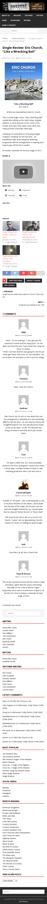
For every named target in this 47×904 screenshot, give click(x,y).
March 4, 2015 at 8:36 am (23, 335)
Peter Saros (7, 684)
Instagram (7, 793)
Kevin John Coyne (25, 58)
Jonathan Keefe (9, 641)
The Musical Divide (10, 861)
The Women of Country (12, 863)
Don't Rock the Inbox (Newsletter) (16, 832)
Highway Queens (9, 838)
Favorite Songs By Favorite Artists (16, 770)
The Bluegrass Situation (12, 858)
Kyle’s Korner (8, 841)
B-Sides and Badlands (11, 813)
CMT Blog (7, 818)
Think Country (8, 866)
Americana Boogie (10, 810)
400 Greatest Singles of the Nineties (17, 759)
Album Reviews (9, 762)
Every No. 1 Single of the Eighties (16, 765)
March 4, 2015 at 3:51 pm (23, 547)
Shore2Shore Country (11, 849)
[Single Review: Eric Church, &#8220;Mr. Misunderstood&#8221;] (31, 226)
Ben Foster (7, 639)
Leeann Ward (8, 630)
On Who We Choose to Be (20, 701)
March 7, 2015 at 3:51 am (23, 577)
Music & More (8, 844)
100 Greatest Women (11, 756)
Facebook (7, 790)
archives (17, 15)
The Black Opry (9, 855)
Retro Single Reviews (11, 773)
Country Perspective (11, 827)
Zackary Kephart (9, 678)
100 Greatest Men (10, 754)
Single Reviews (8, 776)
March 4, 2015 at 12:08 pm (23, 458)
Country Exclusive (10, 824)
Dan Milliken (7, 633)
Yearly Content (9, 25)
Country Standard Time (12, 830)
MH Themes (23, 901)
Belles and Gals (9, 816)
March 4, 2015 (10, 58)
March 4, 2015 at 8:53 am (23, 382)
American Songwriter (11, 807)
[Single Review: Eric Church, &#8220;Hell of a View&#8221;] (11, 226)
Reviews (27, 20)
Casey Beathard (15, 280)
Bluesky (6, 787)
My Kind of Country (10, 846)
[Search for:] (23, 30)
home (4, 20)
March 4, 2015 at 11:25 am (23, 411)
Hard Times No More (11, 835)
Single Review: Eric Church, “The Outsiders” (10, 258)
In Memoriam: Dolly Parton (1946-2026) (26, 712)
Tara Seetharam (9, 636)
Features (28, 15)
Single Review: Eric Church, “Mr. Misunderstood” (29, 234)
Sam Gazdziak (8, 644)
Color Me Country (10, 821)
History (39, 15)
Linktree (6, 796)
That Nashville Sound (11, 852)
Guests (5, 647)
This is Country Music (11, 869)
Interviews (15, 20)
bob (23, 544)
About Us (6, 15)
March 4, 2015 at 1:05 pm (23, 496)
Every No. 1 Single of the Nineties (16, 768)
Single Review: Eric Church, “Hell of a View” (10, 234)
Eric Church (9, 285)
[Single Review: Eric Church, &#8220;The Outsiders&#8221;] (11, 250)
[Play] (23, 172)
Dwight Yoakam (33, 280)
